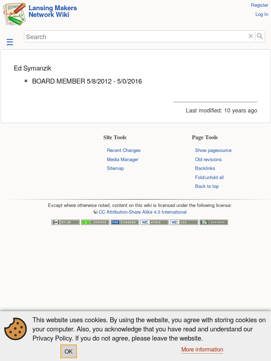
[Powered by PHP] (125, 223)
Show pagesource (213, 150)
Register (259, 4)
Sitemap (115, 168)
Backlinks (205, 168)
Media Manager (122, 159)
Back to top (207, 186)
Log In (261, 14)
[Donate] (95, 223)
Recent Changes (124, 150)
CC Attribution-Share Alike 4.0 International (142, 211)
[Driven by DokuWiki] (214, 223)
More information (202, 349)
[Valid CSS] (184, 223)
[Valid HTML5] (154, 223)
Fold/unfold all (209, 177)
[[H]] (14, 15)
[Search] (260, 36)
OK (69, 351)
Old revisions (208, 159)
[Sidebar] (9, 41)
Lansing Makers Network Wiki (53, 11)
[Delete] (250, 36)
